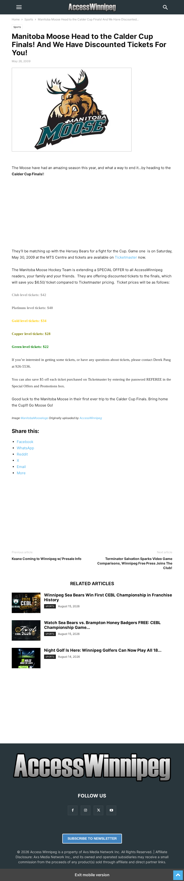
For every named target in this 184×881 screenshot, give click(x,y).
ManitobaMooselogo (34, 418)
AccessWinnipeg (91, 418)
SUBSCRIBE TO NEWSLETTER (92, 838)
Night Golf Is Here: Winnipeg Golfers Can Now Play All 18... (102, 650)
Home (16, 19)
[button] (19, 7)
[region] (92, 214)
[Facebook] (72, 810)
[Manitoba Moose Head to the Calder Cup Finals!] (72, 155)
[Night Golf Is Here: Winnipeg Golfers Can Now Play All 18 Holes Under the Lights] (26, 658)
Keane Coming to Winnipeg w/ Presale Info (46, 559)
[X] (98, 810)
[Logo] (92, 781)
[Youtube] (111, 810)
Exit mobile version (92, 874)
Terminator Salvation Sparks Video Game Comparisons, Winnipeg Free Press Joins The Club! (134, 563)
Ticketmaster (126, 257)
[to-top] (178, 873)
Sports (28, 19)
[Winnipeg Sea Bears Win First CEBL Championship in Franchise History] (26, 603)
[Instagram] (85, 810)
